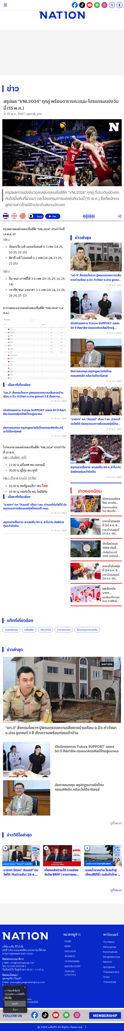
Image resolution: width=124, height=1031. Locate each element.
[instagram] (76, 1017)
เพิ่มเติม (8, 997)
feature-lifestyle (70, 973)
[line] (66, 1017)
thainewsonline (111, 971)
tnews (106, 976)
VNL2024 (45, 629)
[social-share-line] (97, 5)
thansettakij (109, 981)
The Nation (109, 941)
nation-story (73, 966)
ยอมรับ (15, 1003)
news (68, 946)
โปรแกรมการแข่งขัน (87, 629)
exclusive (70, 951)
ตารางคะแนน (63, 629)
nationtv (107, 961)
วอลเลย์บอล (11, 629)
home (68, 941)
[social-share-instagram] (104, 5)
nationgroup (109, 946)
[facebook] (34, 1017)
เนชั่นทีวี (52, 1027)
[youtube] (55, 1017)
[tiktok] (45, 1017)
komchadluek (110, 951)
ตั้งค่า (15, 1010)
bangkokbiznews (111, 956)
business (70, 956)
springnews (109, 966)
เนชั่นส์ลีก (29, 629)
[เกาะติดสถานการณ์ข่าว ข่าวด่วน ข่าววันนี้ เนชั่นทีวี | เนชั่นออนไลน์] (62, 15)
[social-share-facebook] (75, 5)
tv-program (72, 961)
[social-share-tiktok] (82, 5)
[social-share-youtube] (90, 5)
